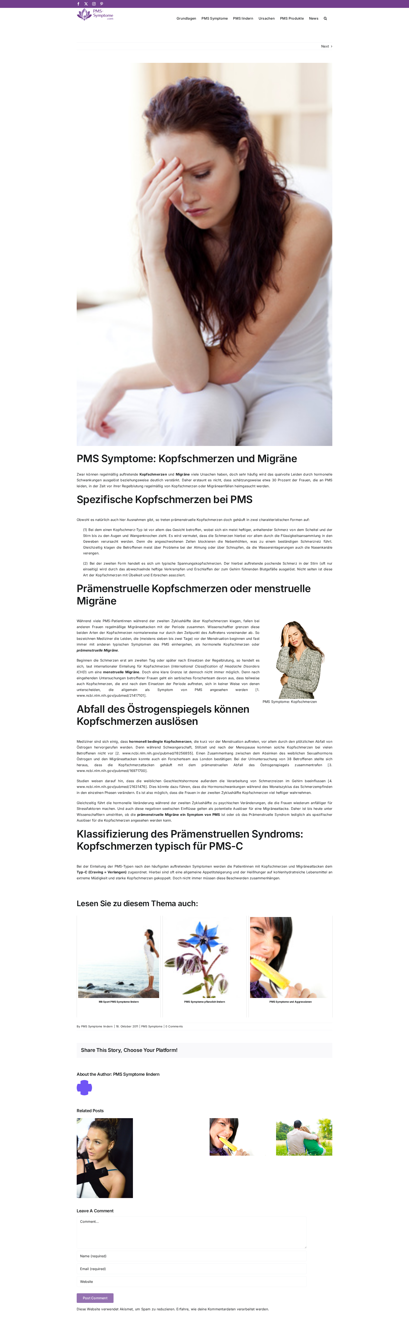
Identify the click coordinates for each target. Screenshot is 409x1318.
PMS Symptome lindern (97, 1026)
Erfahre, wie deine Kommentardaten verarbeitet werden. (222, 1309)
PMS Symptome (152, 1026)
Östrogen (84, 759)
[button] (325, 18)
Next (325, 46)
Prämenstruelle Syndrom (269, 814)
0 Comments (174, 1026)
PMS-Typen (124, 866)
